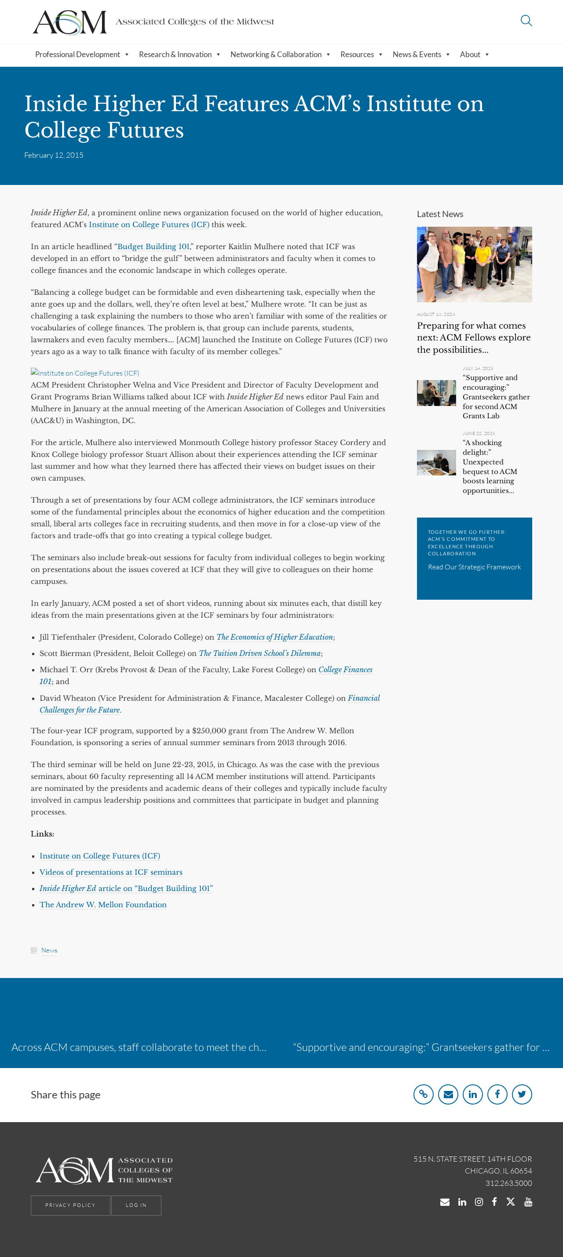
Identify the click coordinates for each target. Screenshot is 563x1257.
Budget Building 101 (153, 246)
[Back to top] (533, 1230)
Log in (136, 1205)
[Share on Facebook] (497, 1094)
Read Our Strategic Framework (474, 566)
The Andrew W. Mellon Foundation (103, 904)
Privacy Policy (70, 1205)
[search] (526, 22)
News (49, 950)
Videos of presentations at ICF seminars (111, 872)
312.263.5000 (509, 1183)
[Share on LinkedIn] (473, 1094)
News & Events (417, 54)
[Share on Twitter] (522, 1094)
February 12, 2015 (54, 154)
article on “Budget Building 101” (126, 888)
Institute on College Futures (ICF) (149, 224)
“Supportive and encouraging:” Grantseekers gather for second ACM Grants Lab (496, 396)
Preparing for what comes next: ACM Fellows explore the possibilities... (474, 338)
